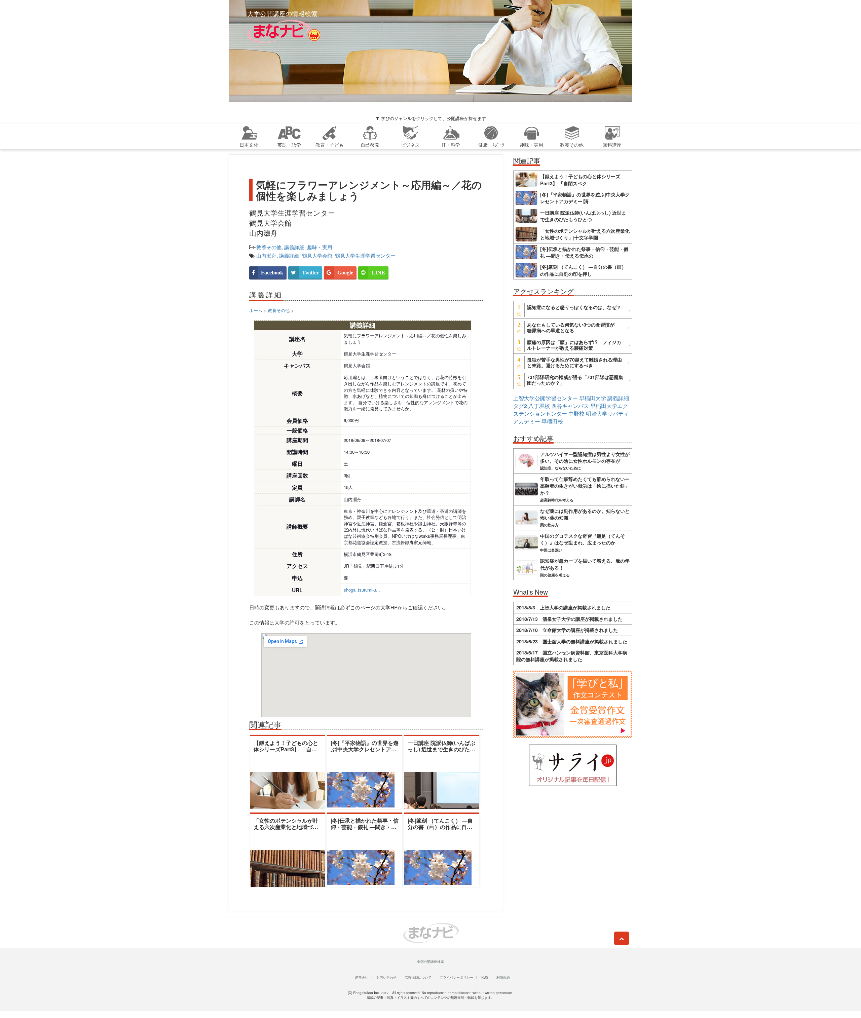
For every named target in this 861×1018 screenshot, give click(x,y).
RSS (484, 977)
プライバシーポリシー (456, 977)
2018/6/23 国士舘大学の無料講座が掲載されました (571, 641)
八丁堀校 (539, 406)
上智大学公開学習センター (545, 398)
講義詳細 (294, 247)
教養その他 (269, 247)
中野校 (576, 413)
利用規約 (503, 977)
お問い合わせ (386, 977)
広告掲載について (418, 977)
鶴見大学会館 (317, 255)
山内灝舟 (266, 255)
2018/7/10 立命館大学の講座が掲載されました (567, 630)
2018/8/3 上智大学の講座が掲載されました (563, 607)
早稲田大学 (592, 398)
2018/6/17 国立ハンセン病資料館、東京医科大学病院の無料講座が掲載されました (571, 656)
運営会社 (361, 977)
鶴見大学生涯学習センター (365, 255)
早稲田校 (552, 421)
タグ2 (520, 406)
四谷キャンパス (570, 406)
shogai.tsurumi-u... (362, 590)
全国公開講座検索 (430, 961)
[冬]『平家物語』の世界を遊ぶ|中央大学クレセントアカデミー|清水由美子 (365, 749)
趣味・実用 (319, 247)
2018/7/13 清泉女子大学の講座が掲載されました (569, 618)
